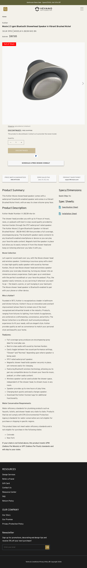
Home (4, 17)
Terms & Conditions (32, 562)
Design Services (8, 475)
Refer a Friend (8, 479)
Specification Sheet (70, 207)
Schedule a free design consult (36, 163)
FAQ (3, 496)
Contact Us (6, 488)
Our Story (6, 515)
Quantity (11, 138)
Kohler (5, 23)
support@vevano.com (72, 180)
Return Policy (8, 501)
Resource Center (9, 492)
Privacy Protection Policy (12, 524)
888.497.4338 (15, 180)
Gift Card (6, 483)
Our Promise (7, 519)
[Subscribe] (47, 547)
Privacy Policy (44, 562)
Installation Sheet (69, 214)
